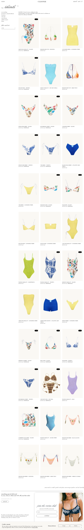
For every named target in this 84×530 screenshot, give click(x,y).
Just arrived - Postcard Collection (7, 13)
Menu (3, 1)
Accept (63, 525)
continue (46, 515)
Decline (75, 525)
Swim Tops (3, 16)
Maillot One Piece (4, 19)
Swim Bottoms (4, 18)
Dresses (2, 21)
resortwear (3, 15)
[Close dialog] (81, 494)
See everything (4, 12)
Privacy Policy (35, 527)
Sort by (2, 28)
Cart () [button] (80, 1)
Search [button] (75, 1)
